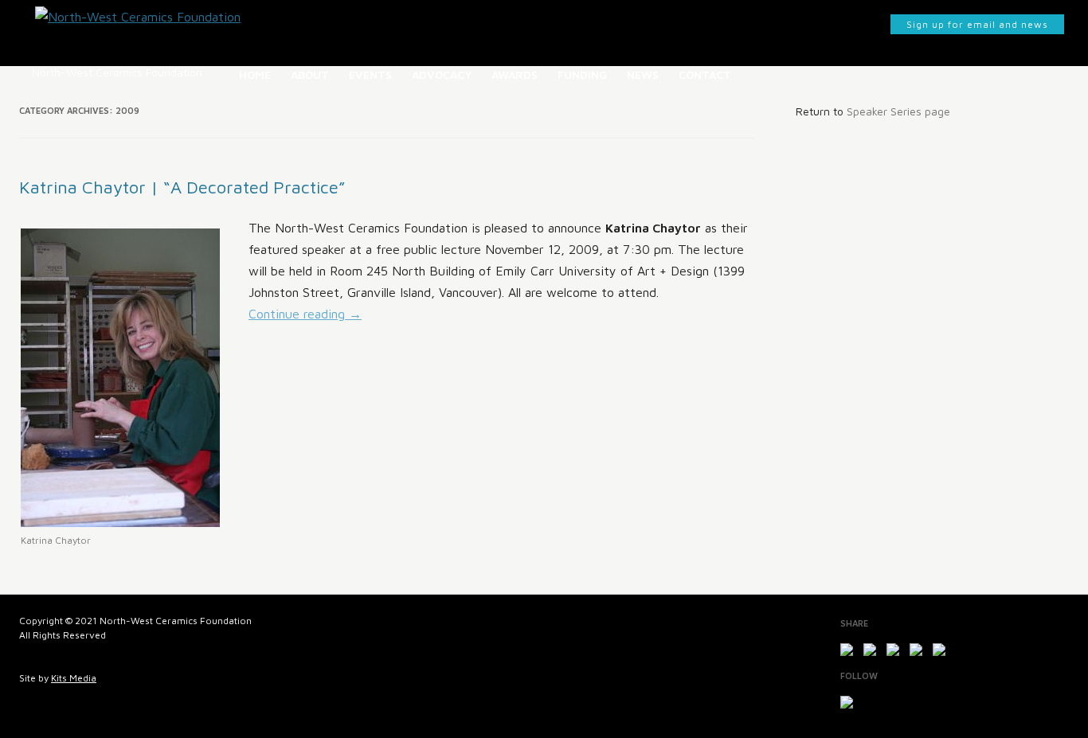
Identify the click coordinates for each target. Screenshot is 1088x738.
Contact (705, 74)
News (643, 74)
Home (255, 74)
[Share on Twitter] (873, 652)
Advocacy (442, 74)
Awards (514, 74)
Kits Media (73, 678)
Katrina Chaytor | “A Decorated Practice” (182, 187)
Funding (582, 74)
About (310, 74)
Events (370, 74)
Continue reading (305, 314)
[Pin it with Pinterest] (919, 652)
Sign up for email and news (977, 24)
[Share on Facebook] (849, 652)
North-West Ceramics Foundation (117, 72)
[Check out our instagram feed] (849, 705)
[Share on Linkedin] (942, 652)
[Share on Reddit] (896, 652)
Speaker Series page (898, 111)
